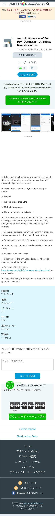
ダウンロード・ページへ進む (27, 416)
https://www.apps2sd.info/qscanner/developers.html (25, 270)
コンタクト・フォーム (27, 461)
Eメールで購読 (27, 456)
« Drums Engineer (27, 429)
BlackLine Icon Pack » (27, 436)
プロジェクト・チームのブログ (27, 472)
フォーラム (27, 466)
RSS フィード (30, 483)
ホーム (27, 446)
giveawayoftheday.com (33, 503)
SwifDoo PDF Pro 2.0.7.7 (31, 385)
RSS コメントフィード (30, 488)
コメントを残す (27, 74)
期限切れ (27, 55)
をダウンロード (27, 100)
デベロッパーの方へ (27, 451)
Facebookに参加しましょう (30, 493)
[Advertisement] (27, 29)
